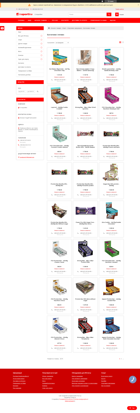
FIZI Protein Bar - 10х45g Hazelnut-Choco (59, 299)
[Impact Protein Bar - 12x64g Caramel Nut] (111, 287)
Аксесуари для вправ (78, 381)
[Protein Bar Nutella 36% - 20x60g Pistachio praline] (85, 172)
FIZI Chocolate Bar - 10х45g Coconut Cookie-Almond (59, 146)
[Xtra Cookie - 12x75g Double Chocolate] (111, 210)
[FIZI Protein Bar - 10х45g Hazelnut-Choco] (59, 287)
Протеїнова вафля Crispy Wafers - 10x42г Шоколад (85, 69)
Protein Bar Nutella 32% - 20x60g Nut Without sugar (59, 223)
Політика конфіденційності (81, 399)
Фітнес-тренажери (47, 376)
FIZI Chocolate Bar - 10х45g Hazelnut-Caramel (111, 261)
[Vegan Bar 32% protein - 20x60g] (111, 172)
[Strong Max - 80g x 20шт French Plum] (85, 248)
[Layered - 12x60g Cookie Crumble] (59, 95)
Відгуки (112, 20)
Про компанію (17, 388)
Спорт (64, 28)
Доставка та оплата (79, 20)
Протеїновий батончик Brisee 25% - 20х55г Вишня (85, 146)
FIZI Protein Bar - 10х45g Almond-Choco (59, 338)
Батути (103, 378)
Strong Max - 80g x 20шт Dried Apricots (85, 108)
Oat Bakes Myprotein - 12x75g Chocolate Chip (59, 69)
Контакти (64, 20)
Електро (20, 55)
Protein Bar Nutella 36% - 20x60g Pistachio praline (85, 184)
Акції (29, 20)
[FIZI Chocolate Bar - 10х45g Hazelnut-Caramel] (111, 248)
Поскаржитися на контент (66, 399)
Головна (21, 20)
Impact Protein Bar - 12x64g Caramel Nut (111, 299)
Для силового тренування (79, 378)
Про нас (55, 20)
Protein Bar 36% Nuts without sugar (85, 299)
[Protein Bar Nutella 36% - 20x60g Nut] (59, 172)
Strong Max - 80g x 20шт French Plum (85, 261)
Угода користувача (18, 378)
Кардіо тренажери (77, 376)
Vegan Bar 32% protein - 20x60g (111, 184)
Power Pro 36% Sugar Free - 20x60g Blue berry (85, 223)
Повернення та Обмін (98, 20)
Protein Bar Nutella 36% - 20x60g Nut (59, 184)
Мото (19, 51)
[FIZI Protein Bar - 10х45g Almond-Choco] (59, 325)
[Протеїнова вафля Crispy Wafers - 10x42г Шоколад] (85, 57)
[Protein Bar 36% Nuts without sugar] (85, 287)
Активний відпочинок (24, 47)
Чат (133, 408)
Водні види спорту (106, 376)
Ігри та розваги (105, 385)
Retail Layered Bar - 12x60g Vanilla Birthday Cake (111, 69)
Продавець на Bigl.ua (70, 397)
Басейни (103, 381)
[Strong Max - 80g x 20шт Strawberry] (85, 325)
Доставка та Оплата (19, 381)
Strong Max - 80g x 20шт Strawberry (85, 338)
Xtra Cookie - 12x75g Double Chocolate (111, 223)
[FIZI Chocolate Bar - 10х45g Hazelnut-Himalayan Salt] (111, 95)
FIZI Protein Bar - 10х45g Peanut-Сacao (59, 261)
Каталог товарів (41, 20)
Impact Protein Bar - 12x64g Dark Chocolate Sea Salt (111, 338)
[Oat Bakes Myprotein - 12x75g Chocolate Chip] (59, 57)
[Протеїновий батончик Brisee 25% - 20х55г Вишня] (85, 133)
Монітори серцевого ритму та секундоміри (84, 383)
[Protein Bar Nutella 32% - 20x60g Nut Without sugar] (59, 210)
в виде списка (123, 42)
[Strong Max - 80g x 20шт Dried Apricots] (85, 95)
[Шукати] (109, 14)
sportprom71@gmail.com (27, 157)
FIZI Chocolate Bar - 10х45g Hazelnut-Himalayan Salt (111, 108)
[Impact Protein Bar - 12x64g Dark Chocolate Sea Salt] (111, 325)
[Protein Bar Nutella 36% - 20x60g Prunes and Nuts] (111, 133)
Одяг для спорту (23, 59)
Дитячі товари (22, 43)
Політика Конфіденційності (21, 376)
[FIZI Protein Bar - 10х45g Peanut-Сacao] (59, 248)
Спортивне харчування (74, 28)
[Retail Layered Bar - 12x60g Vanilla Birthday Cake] (111, 57)
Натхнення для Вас (24, 75)
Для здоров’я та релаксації (80, 385)
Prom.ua (79, 395)
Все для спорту (47, 378)
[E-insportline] (24, 15)
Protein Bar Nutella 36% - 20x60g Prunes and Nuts (111, 146)
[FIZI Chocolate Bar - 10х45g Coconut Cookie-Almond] (59, 133)
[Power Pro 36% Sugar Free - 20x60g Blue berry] (85, 210)
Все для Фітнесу (23, 36)
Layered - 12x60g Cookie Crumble (59, 108)
